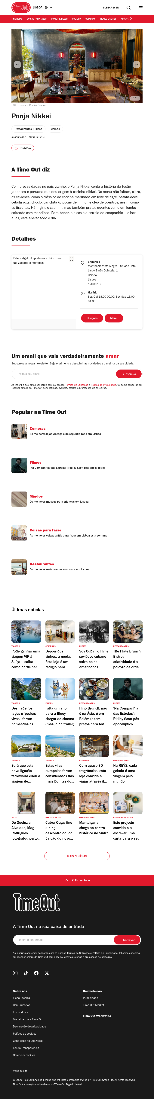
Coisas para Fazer (37, 19)
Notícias (17, 19)
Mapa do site (20, 1071)
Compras (90, 19)
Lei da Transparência (26, 1048)
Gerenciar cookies (24, 1055)
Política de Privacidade (103, 385)
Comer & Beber (59, 19)
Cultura (76, 19)
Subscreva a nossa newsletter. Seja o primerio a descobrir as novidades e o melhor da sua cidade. (72, 363)
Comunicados (21, 1005)
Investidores (20, 1012)
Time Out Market (93, 1005)
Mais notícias (77, 856)
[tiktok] (25, 973)
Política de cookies (24, 1034)
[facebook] (36, 973)
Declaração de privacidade (29, 1026)
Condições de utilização (28, 1041)
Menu (114, 318)
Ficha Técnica (21, 998)
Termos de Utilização (76, 385)
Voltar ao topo (81, 880)
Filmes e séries (108, 19)
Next (136, 64)
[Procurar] (128, 7)
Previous (17, 64)
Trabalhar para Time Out (28, 1019)
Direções (92, 318)
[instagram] (15, 973)
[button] (71, 259)
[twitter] (47, 973)
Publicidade (90, 998)
